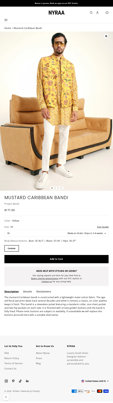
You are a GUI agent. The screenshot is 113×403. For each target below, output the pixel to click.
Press (39, 358)
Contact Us (10, 368)
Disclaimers (43, 291)
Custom (12, 248)
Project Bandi (11, 203)
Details (27, 291)
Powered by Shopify (30, 391)
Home (7, 28)
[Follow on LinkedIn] (27, 381)
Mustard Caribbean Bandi (28, 28)
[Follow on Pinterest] (13, 381)
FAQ (6, 353)
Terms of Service (13, 363)
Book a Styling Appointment (44, 278)
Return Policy (11, 358)
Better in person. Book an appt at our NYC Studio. (56, 3)
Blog (38, 363)
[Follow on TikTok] (20, 381)
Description (11, 291)
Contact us (46, 281)
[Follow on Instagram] (6, 381)
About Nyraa (43, 353)
